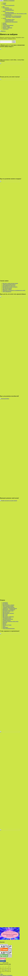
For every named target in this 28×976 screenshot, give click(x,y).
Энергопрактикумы (7, 14)
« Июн (1, 974)
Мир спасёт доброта (7, 289)
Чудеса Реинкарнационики (9, 628)
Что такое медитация (7, 288)
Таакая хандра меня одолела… (9, 284)
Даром (4, 11)
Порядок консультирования (11, 21)
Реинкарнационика (9, 10)
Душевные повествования (8, 607)
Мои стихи (5, 615)
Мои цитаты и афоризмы (8, 616)
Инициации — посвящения (9, 609)
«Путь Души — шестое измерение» (13, 17)
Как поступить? (6, 612)
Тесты (4, 626)
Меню (2, 0)
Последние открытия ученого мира (10, 621)
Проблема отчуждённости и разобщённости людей (14, 290)
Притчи (4, 623)
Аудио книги (5, 28)
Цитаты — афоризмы (7, 27)
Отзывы (4, 23)
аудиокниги (5, 602)
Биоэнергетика (8, 8)
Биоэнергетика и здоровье (8, 604)
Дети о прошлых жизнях (8, 606)
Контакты (5, 24)
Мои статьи (5, 614)
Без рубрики (5, 603)
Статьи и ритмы (6, 26)
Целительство (6, 7)
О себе (4, 4)
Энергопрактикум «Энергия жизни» (13, 15)
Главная (4, 3)
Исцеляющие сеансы (9, 19)
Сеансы (4, 18)
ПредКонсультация (9, 12)
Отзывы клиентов (7, 620)
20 (5, 970)
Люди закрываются (7, 291)
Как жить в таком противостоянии (10, 283)
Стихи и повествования (8, 25)
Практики (5, 622)
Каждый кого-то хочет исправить (10, 286)
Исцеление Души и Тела (8, 610)
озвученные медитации (8, 619)
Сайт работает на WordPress (6, 975)
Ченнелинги (5, 627)
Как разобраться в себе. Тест (9, 285)
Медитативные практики (8, 613)
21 (7, 970)
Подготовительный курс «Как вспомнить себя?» (16, 13)
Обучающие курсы (7, 617)
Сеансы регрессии (9, 20)
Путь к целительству (9, 5)
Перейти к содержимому (9, 0)
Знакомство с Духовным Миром (10, 608)
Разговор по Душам (7, 624)
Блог (4, 6)
